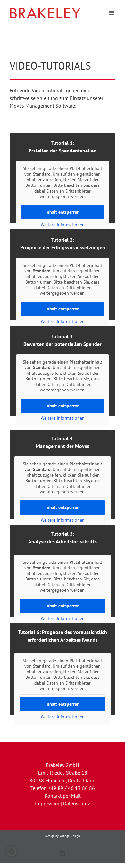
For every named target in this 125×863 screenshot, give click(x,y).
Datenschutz (76, 803)
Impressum (47, 803)
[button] (11, 851)
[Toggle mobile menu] (112, 13)
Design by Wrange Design (62, 836)
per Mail (72, 796)
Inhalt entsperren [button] (62, 212)
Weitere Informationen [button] (63, 224)
